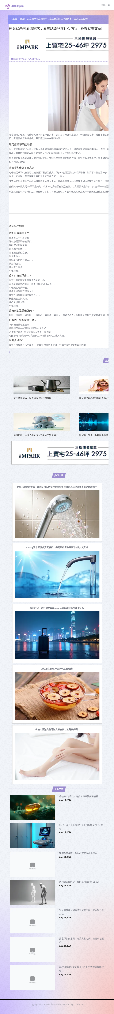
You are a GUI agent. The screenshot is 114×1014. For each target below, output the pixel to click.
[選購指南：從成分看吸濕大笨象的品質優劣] (42, 421)
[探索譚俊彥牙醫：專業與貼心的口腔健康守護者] (32, 949)
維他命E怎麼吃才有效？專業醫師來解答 (78, 796)
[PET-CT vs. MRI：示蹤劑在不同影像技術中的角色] (32, 835)
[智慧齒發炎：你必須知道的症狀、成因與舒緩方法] (32, 920)
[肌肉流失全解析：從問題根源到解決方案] (32, 892)
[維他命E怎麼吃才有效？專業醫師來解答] (32, 807)
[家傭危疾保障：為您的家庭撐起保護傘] (32, 864)
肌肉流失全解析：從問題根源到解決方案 (79, 881)
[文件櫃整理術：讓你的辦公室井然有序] (42, 384)
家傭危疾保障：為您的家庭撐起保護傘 (78, 853)
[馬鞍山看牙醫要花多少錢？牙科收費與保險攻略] (32, 977)
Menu (103, 5)
